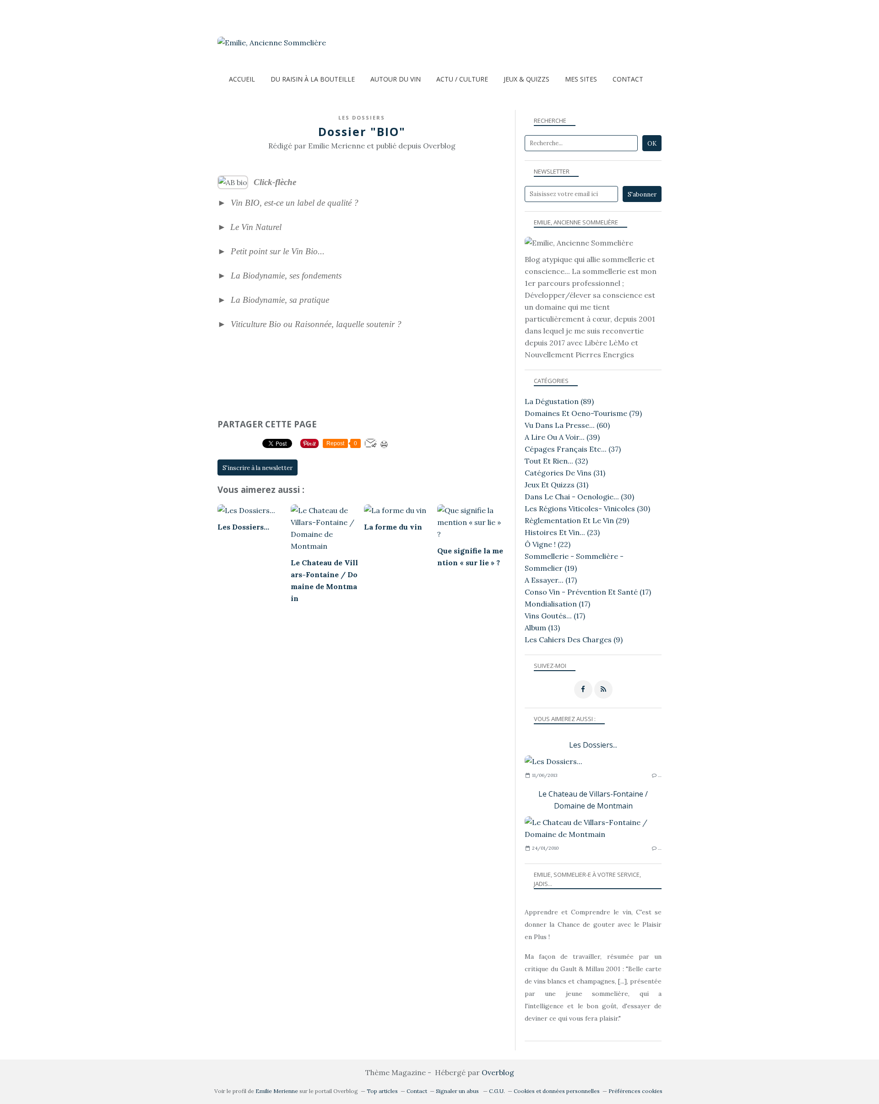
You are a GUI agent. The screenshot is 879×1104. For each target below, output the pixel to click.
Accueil (242, 79)
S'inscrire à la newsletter (257, 468)
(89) (559, 401)
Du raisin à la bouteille (313, 79)
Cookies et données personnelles (557, 1091)
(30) (579, 496)
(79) (583, 413)
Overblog (498, 1072)
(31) (565, 472)
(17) (551, 580)
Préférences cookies (635, 1091)
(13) (542, 627)
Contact (628, 79)
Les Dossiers (361, 117)
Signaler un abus (458, 1091)
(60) (567, 425)
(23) (562, 532)
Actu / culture (462, 79)
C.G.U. (497, 1091)
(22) (547, 544)
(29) (577, 520)
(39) (562, 437)
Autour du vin (395, 79)
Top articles (382, 1091)
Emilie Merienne (276, 1091)
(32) (556, 460)
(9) (574, 639)
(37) (573, 449)
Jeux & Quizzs (526, 79)
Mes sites (581, 79)
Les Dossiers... (593, 745)
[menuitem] (242, 79)
